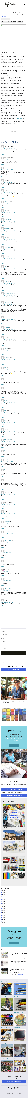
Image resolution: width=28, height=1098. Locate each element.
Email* (2, 638)
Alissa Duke (6, 531)
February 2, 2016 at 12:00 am (8, 148)
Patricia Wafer (7, 247)
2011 (3, 896)
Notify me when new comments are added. (10, 662)
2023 (3, 917)
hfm (5, 367)
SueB (5, 337)
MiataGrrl (6, 281)
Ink (1, 1012)
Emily (5, 210)
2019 (3, 910)
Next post (21, 127)
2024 (3, 919)
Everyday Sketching (5, 1027)
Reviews (16, 1058)
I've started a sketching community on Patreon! (14, 827)
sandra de (6, 400)
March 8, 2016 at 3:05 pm (7, 580)
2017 (3, 906)
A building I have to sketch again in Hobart (18, 962)
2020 (3, 912)
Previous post (6, 127)
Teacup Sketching (18, 1012)
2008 (3, 890)
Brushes (16, 981)
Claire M (6, 470)
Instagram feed (18, 118)
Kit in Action (4, 997)
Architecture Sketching (9, 21)
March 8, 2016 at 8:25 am (7, 563)
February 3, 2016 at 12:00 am (8, 494)
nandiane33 (6, 201)
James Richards (7, 228)
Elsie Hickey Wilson (8, 293)
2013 (3, 899)
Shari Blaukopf (7, 540)
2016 (3, 905)
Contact (12, 1093)
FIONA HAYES (7, 588)
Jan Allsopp (6, 357)
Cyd (5, 429)
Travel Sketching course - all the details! (13, 854)
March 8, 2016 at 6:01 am (7, 553)
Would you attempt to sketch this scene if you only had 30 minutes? (18, 970)
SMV (5, 511)
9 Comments (19, 956)
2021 (3, 914)
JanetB (5, 410)
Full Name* (3, 631)
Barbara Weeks (7, 219)
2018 (3, 908)
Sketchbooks (17, 1027)
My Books (20, 21)
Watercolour (4, 981)
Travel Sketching (18, 1043)
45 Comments (6, 15)
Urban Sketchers (5, 1058)
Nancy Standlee (7, 459)
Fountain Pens (17, 997)
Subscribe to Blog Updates (14, 796)
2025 (3, 921)
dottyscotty (6, 327)
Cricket (5, 256)
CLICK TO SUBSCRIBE (13, 669)
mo (4, 190)
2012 (3, 897)
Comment (3, 614)
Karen (5, 480)
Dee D (5, 420)
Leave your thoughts (20, 965)
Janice (5, 237)
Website (3, 645)
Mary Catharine (7, 439)
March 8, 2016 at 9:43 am (7, 572)
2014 (3, 901)
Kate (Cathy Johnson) (9, 451)
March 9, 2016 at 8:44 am (7, 591)
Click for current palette (7, 723)
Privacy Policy (18, 1093)
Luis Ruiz (6, 348)
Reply (2, 154)
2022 (3, 915)
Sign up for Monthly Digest (14, 789)
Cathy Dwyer (7, 521)
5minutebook (5, 18)
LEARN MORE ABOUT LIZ (9, 705)
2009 (3, 892)
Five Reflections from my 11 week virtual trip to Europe (18, 954)
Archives (8, 1093)
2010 (3, 894)
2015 (3, 903)
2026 (3, 922)
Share (24, 15)
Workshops (3, 1043)
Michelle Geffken (8, 302)
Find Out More (14, 745)
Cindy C (5, 317)
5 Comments (20, 974)
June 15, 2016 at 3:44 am (7, 602)
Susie (5, 266)
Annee (5, 388)
